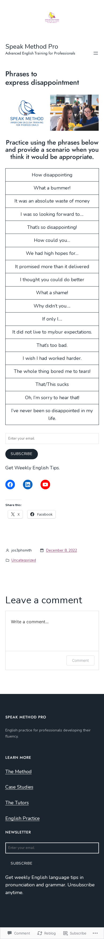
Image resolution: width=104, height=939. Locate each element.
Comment (80, 660)
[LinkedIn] (28, 484)
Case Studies (19, 787)
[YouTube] (45, 484)
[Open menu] (96, 53)
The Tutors (17, 802)
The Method (18, 771)
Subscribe (21, 453)
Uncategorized (23, 560)
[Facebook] (10, 484)
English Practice (22, 818)
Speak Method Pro (31, 46)
